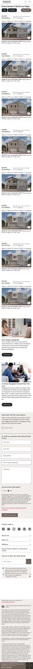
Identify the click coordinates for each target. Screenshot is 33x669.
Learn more (20, 18)
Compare (28, 26)
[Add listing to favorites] (28, 38)
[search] (26, 2)
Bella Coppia (26, 41)
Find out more (7, 355)
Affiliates (5, 544)
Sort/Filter (12, 10)
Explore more (7, 404)
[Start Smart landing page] (16, 382)
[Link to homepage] (7, 2)
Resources (5, 535)
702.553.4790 (7, 428)
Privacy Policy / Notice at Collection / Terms (15, 550)
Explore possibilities (6, 667)
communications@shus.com (8, 602)
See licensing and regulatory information (15, 660)
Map (4, 10)
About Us (5, 540)
